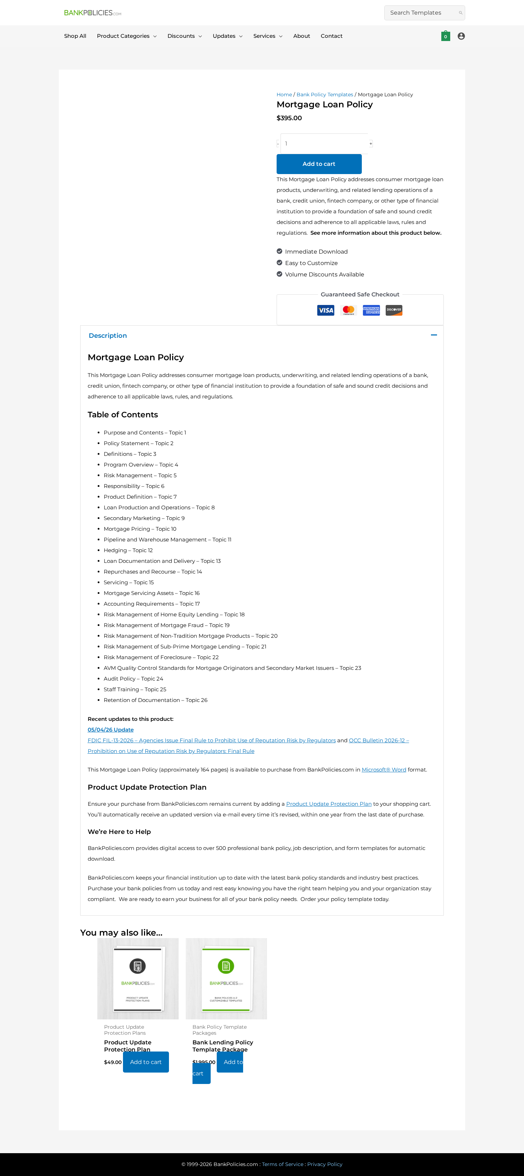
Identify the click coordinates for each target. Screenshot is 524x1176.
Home (284, 94)
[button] (153, 36)
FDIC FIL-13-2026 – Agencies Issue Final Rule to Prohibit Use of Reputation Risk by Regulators (212, 740)
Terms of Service (282, 1164)
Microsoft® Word (384, 769)
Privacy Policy (325, 1164)
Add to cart (319, 164)
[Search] (461, 13)
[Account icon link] (461, 36)
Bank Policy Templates (325, 94)
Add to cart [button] (146, 1062)
